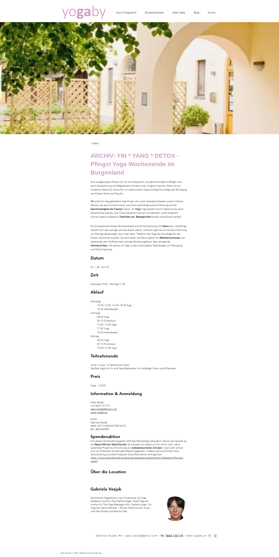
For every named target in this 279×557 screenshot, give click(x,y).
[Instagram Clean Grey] (215, 536)
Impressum (66, 553)
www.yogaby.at (196, 535)
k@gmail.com (148, 535)
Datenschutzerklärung (90, 553)
